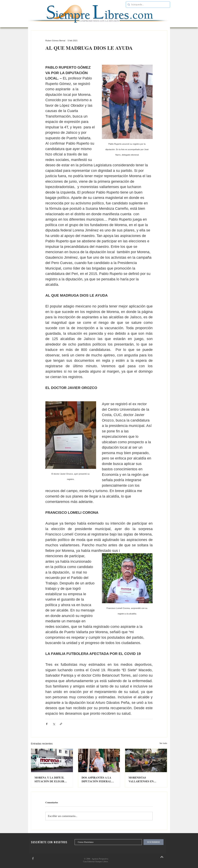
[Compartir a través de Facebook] (46, 724)
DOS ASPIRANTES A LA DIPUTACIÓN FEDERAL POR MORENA (96, 779)
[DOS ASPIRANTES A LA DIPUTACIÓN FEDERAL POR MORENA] (99, 760)
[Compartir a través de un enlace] (61, 724)
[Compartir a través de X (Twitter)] (53, 724)
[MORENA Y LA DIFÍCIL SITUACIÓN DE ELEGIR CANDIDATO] (52, 760)
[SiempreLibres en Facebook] (33, 858)
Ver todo (163, 743)
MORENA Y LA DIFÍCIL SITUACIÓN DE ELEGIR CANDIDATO (49, 779)
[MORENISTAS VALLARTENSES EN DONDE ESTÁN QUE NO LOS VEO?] (146, 760)
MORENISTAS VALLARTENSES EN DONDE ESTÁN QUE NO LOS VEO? (143, 779)
